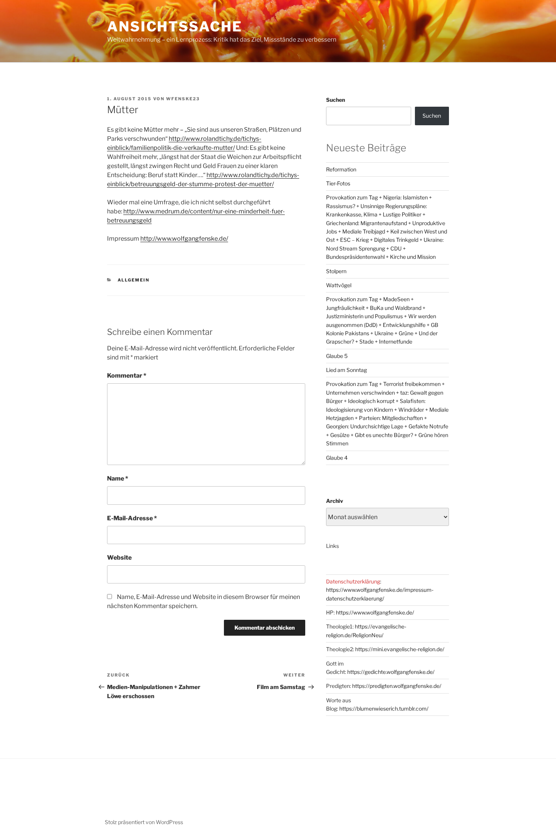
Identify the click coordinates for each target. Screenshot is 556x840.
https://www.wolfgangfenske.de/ (375, 612)
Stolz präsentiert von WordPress (144, 822)
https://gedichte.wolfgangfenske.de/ (391, 672)
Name (117, 478)
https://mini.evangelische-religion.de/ (399, 649)
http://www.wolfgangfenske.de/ (184, 238)
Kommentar (126, 375)
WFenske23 (183, 98)
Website (119, 557)
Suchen (335, 99)
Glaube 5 (337, 356)
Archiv (334, 501)
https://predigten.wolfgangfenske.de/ (396, 686)
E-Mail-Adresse (132, 518)
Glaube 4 (337, 457)
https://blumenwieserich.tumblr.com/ (384, 708)
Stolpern (336, 271)
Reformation (341, 169)
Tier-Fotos (338, 183)
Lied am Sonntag (346, 370)
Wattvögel (338, 285)
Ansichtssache (174, 26)
